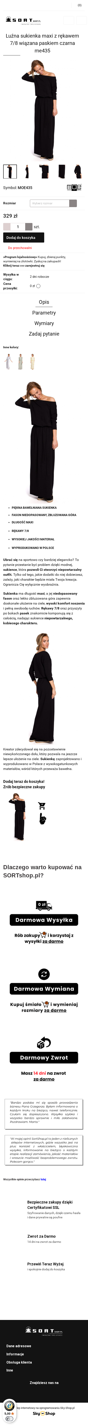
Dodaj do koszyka (21, 237)
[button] (44, 1346)
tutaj (43, 1179)
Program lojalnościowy (20, 257)
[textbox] (49, 203)
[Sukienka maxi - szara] (8, 361)
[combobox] (53, 203)
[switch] (9, 1418)
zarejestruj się (35, 265)
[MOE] (74, 187)
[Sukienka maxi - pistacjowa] (20, 361)
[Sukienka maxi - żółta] (32, 361)
